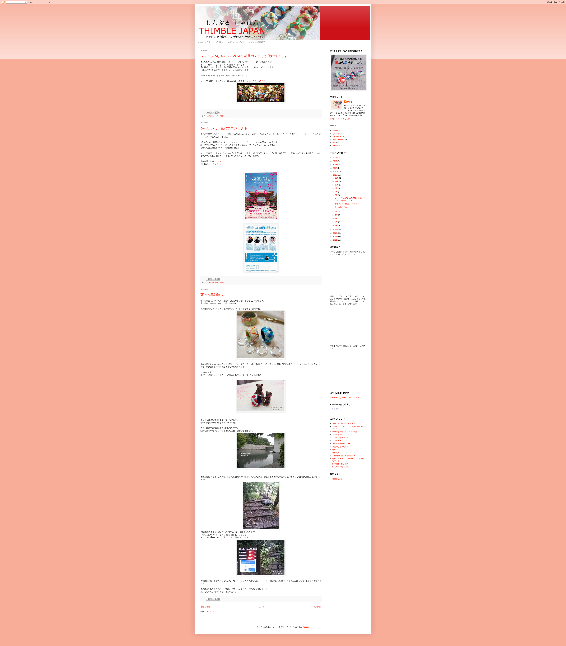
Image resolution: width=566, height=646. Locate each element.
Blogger (305, 627)
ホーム (261, 607)
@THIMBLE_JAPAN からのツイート (344, 397)
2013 (335, 233)
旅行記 (335, 146)
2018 (335, 165)
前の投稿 (317, 607)
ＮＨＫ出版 (336, 441)
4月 (336, 215)
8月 (336, 192)
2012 (335, 237)
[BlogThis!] (210, 112)
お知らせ (210, 116)
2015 (335, 175)
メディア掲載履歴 (257, 42)
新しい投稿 (205, 607)
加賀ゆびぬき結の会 (340, 447)
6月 (336, 195)
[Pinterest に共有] (218, 112)
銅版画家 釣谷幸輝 (340, 464)
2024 (335, 158)
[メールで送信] (207, 112)
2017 (335, 168)
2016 (335, 171)
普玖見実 (335, 453)
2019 (335, 161)
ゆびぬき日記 (204, 42)
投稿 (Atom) (209, 611)
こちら (263, 81)
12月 (337, 178)
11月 (337, 181)
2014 (335, 230)
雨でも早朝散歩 (211, 295)
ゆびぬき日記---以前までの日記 (344, 432)
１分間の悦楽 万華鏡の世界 (343, 456)
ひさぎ (349, 102)
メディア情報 (219, 116)
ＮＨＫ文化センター (340, 438)
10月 (337, 185)
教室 (334, 143)
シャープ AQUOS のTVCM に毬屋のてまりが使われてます (244, 56)
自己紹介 (219, 42)
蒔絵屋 (335, 450)
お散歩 (335, 130)
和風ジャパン (337, 479)
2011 (335, 240)
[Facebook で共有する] (216, 112)
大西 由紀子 (334, 409)
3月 (336, 218)
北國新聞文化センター (341, 444)
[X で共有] (213, 112)
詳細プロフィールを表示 (340, 119)
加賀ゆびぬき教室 (236, 42)
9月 (336, 188)
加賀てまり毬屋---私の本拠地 (343, 424)
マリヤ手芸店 (337, 435)
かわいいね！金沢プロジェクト (223, 128)
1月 (336, 225)
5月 (336, 212)
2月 (336, 222)
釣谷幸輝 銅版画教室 (340, 467)
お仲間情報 (336, 137)
